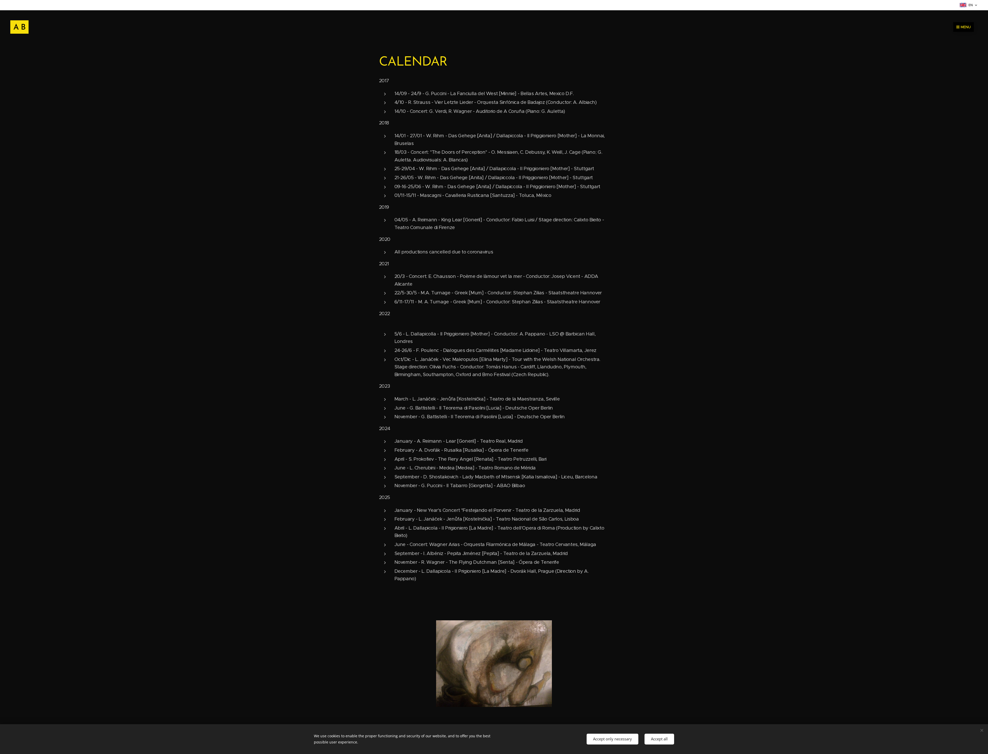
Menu (966, 27)
